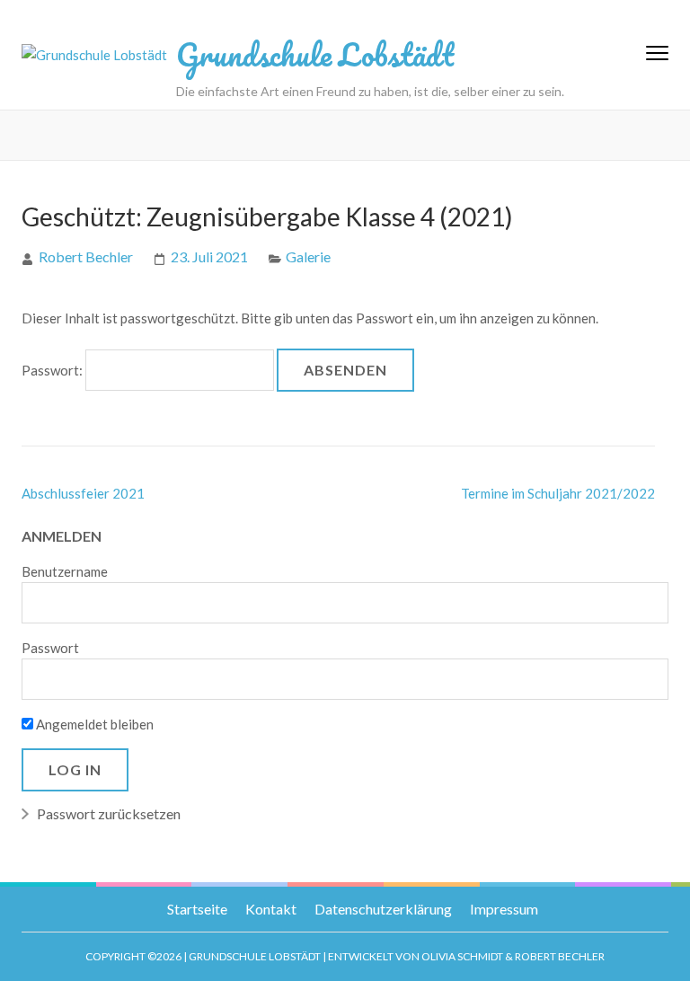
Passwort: (53, 370)
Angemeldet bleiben (93, 724)
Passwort (50, 648)
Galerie (308, 256)
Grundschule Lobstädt (315, 54)
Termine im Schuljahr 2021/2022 (558, 493)
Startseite (197, 908)
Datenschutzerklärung (383, 908)
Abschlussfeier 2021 (83, 493)
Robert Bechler (86, 256)
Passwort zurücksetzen (109, 813)
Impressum (504, 908)
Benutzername (65, 571)
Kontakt (270, 908)
